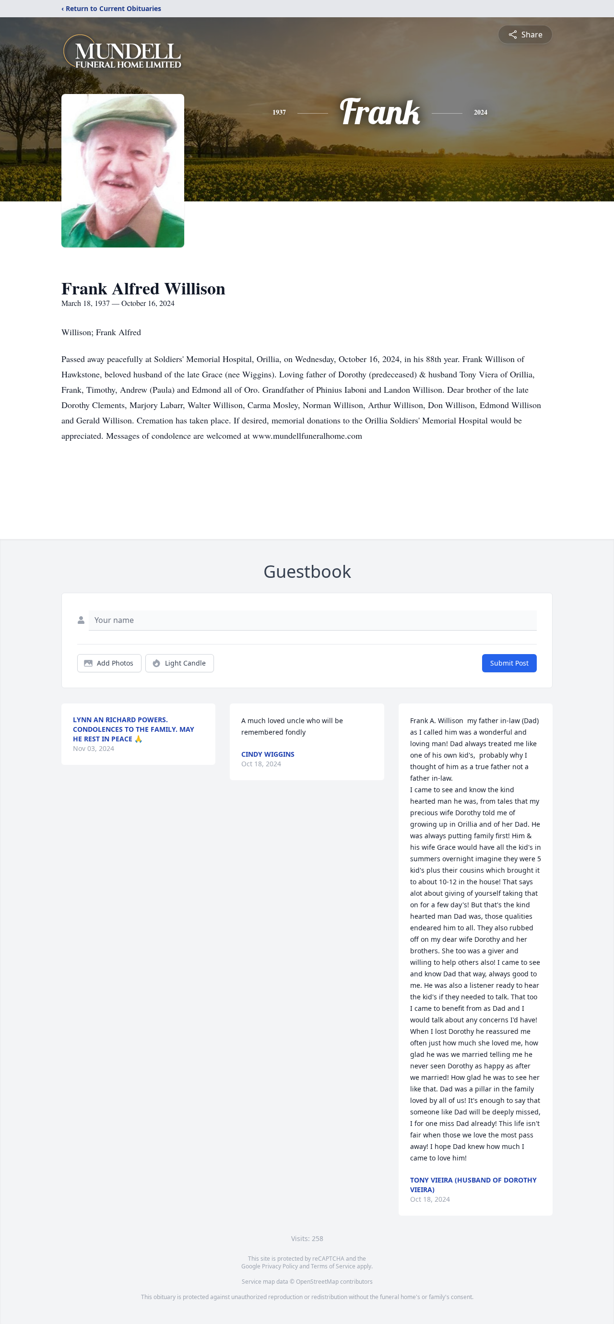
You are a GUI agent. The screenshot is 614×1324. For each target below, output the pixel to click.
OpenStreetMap (317, 1281)
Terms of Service (333, 1266)
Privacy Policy (280, 1266)
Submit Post (509, 663)
